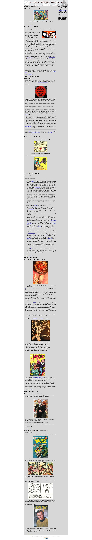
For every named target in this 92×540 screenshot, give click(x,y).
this (36, 234)
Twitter (42, 318)
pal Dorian (34, 302)
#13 (28, 126)
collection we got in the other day (38, 377)
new (35, 205)
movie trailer (31, 233)
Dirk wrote (32, 181)
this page (39, 226)
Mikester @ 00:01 (30, 74)
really (30, 248)
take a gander (50, 132)
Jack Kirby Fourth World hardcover (43, 82)
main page (64, 14)
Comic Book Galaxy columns (35, 132)
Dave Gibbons (31, 209)
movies (28, 186)
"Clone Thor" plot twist (37, 187)
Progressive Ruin (62, 10)
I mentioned (35, 318)
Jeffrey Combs (50, 238)
